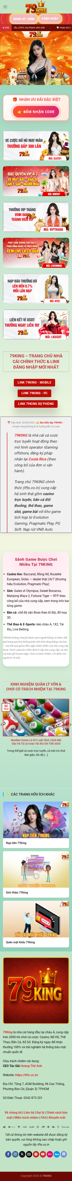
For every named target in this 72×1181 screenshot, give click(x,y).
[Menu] (5, 6)
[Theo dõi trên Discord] (64, 1154)
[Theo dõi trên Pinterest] (36, 1154)
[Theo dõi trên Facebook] (8, 1154)
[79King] (36, 7)
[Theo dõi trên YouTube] (43, 1154)
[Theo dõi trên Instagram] (15, 1154)
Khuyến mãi (57, 1117)
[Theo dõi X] (22, 1154)
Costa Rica (37, 459)
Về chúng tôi (13, 1112)
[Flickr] (50, 1154)
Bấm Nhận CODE (36, 111)
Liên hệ (29, 1112)
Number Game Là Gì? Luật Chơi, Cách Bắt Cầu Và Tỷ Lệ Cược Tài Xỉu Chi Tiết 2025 (36, 742)
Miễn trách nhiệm (26, 1117)
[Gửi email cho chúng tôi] (29, 1154)
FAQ (44, 1117)
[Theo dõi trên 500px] (57, 1154)
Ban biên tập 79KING (51, 422)
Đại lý (40, 1112)
